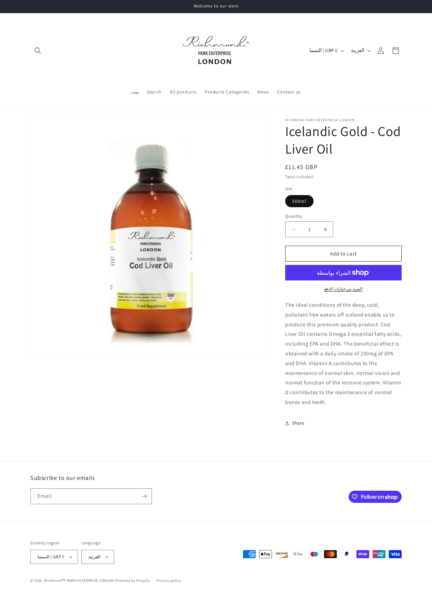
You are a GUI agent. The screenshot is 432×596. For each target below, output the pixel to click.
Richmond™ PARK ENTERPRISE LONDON (79, 580)
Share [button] (298, 423)
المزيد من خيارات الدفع (343, 288)
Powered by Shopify (132, 580)
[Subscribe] (144, 496)
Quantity (293, 216)
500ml (299, 201)
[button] (37, 50)
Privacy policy (168, 580)
